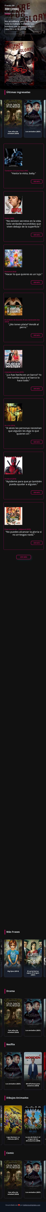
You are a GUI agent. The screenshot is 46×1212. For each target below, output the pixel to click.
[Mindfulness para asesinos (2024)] (33, 114)
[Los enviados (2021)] (13, 114)
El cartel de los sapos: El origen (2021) (13, 973)
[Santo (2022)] (33, 954)
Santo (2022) (33, 971)
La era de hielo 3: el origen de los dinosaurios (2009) (13, 1139)
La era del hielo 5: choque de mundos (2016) (33, 1139)
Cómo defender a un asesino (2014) (33, 1085)
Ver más (36, 181)
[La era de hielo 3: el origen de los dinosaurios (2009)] (13, 1120)
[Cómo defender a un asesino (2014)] (33, 1067)
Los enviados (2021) (13, 131)
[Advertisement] (23, 568)
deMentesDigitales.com (31, 1205)
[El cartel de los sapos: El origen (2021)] (13, 954)
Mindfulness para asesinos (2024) (33, 132)
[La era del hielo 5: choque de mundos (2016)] (33, 1120)
